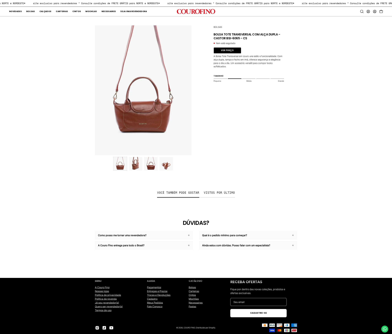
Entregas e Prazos (157, 291)
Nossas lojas (102, 291)
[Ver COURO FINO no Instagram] (97, 327)
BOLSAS (218, 27)
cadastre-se (258, 313)
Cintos (192, 294)
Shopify (212, 328)
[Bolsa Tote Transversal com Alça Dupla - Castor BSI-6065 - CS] (120, 164)
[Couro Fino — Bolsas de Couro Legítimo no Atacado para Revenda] (196, 11)
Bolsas (192, 287)
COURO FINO (189, 328)
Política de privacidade (108, 294)
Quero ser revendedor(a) (109, 306)
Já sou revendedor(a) (107, 302)
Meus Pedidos (155, 302)
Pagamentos (154, 287)
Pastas (192, 306)
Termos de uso (103, 310)
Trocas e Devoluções (158, 294)
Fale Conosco (154, 306)
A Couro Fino (102, 287)
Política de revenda (106, 298)
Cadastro (152, 298)
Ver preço (227, 50)
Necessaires (196, 302)
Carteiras (194, 291)
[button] (30, 11)
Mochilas (194, 298)
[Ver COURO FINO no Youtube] (111, 327)
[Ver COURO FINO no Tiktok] (104, 327)
